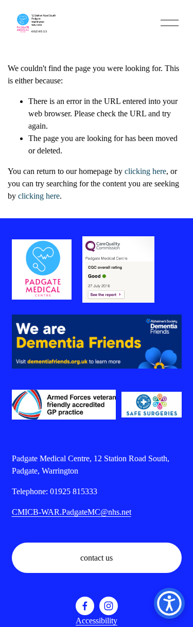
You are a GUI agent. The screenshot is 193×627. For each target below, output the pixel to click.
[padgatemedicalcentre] (108, 606)
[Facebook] (85, 606)
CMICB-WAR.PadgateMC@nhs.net (71, 512)
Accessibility (96, 620)
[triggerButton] (169, 603)
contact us (96, 557)
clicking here (145, 171)
